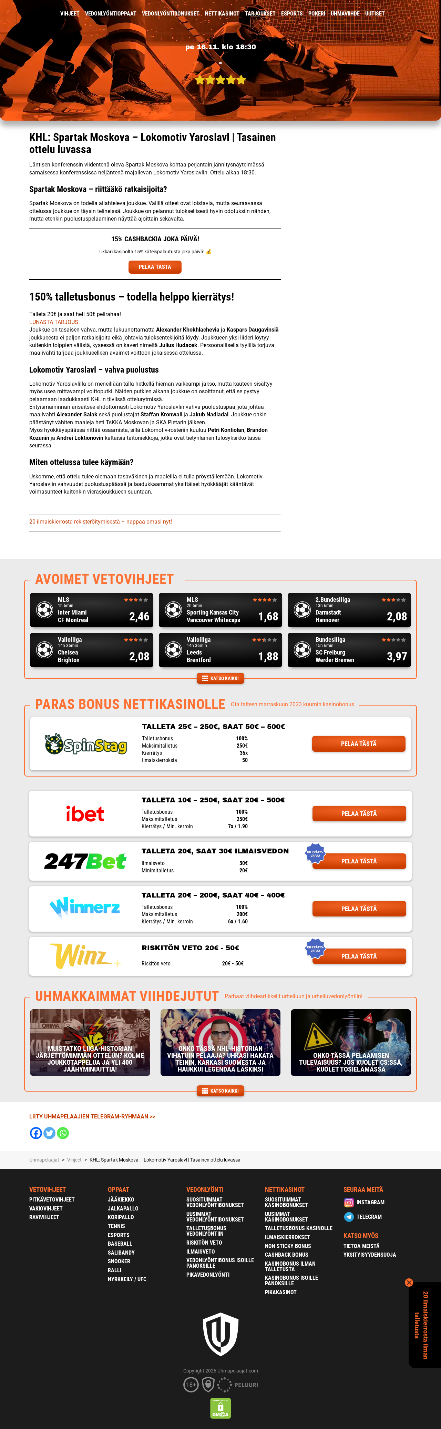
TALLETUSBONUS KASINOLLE (298, 1228)
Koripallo (121, 1217)
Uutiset (375, 13)
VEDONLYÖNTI (205, 1190)
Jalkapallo (123, 1208)
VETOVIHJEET (47, 1190)
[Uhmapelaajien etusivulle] (24, 14)
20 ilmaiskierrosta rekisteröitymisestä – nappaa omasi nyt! (100, 521)
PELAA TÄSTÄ (155, 267)
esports (292, 13)
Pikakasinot (281, 1292)
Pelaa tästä (359, 743)
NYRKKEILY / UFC (127, 1279)
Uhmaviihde (345, 13)
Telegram (369, 1217)
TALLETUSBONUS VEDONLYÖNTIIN (206, 1231)
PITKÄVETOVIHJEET (52, 1199)
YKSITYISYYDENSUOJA (369, 1254)
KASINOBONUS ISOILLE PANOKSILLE (291, 1281)
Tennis (116, 1226)
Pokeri (316, 13)
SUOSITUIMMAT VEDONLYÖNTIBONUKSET (215, 1202)
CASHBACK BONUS (286, 1254)
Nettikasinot (222, 13)
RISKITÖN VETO (204, 1242)
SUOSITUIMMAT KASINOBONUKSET (286, 1202)
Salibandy (121, 1252)
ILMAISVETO (200, 1251)
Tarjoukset (260, 13)
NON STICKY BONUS (288, 1246)
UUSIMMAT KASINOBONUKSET (286, 1217)
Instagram (370, 1202)
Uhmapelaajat (44, 1160)
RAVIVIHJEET (44, 1217)
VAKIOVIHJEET (46, 1208)
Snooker (119, 1261)
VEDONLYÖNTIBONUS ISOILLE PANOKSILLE (220, 1263)
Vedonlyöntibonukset (170, 13)
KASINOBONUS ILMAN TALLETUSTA (290, 1266)
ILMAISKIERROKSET (287, 1237)
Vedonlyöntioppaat (110, 13)
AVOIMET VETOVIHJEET (104, 579)
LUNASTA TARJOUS (53, 322)
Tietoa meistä (361, 1246)
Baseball (120, 1243)
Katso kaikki (225, 678)
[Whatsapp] (63, 1133)
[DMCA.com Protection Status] (220, 1408)
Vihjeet (70, 13)
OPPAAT (118, 1190)
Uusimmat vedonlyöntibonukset (215, 1217)
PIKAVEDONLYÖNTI (207, 1274)
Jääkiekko (121, 1199)
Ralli (114, 1270)
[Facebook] (36, 1133)
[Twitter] (49, 1133)
